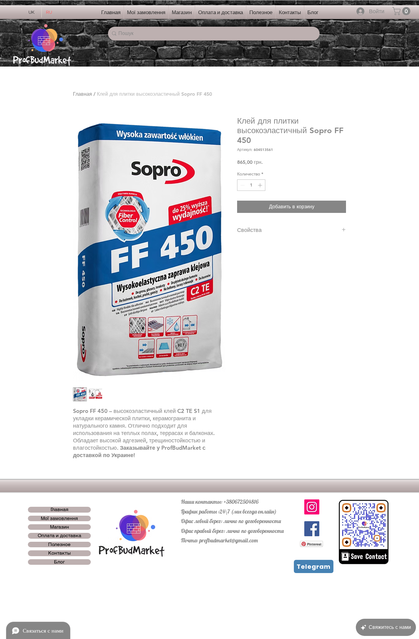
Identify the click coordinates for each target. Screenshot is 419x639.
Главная (82, 94)
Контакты (59, 553)
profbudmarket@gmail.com (228, 540)
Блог (59, 562)
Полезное (59, 544)
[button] (402, 11)
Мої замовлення (59, 518)
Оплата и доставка (59, 535)
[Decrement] (242, 185)
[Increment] (260, 185)
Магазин (59, 527)
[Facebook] (311, 528)
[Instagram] (311, 506)
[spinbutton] (251, 185)
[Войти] (360, 11)
